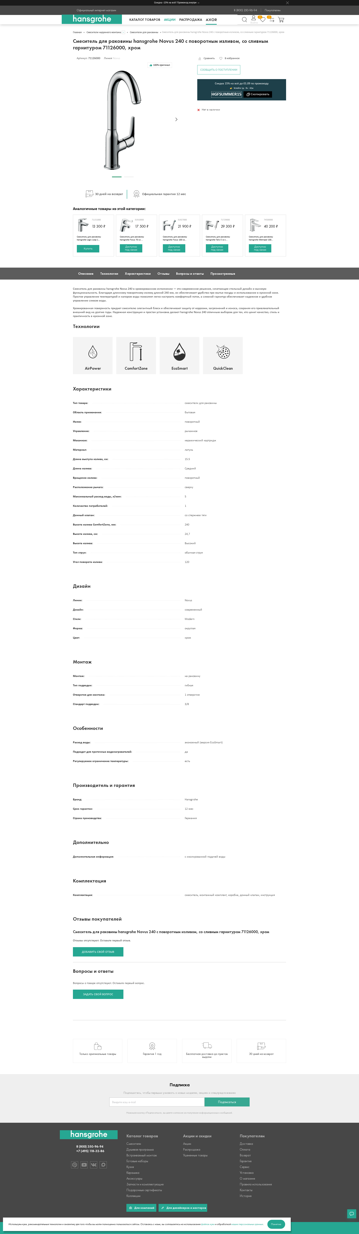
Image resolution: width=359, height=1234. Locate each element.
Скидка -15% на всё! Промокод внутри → (166, 2)
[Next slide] (176, 119)
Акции (170, 20)
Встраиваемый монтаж (141, 1155)
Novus (116, 58)
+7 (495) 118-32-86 (90, 1151)
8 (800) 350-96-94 (245, 10)
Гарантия (245, 1161)
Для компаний (144, 1208)
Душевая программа (140, 1149)
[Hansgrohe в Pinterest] (74, 1164)
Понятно (276, 1224)
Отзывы (163, 274)
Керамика (132, 1173)
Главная (77, 32)
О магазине (247, 1178)
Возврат (245, 1155)
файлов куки (208, 1224)
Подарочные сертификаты (144, 1190)
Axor (211, 20)
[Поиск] (244, 19)
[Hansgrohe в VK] (93, 1164)
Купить (88, 248)
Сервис (244, 1167)
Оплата (245, 1149)
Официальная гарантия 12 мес (164, 194)
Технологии (109, 274)
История (245, 1196)
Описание (85, 274)
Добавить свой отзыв (98, 952)
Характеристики (138, 274)
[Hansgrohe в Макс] (103, 1164)
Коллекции (133, 1196)
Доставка (246, 1144)
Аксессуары (134, 1178)
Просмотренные (223, 274)
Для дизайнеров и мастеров (186, 1208)
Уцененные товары (195, 1155)
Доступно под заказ (131, 248)
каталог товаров (144, 20)
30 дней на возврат (109, 194)
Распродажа (190, 20)
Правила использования (256, 1184)
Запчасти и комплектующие (145, 1184)
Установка (247, 1173)
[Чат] (351, 1213)
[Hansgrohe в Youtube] (84, 1164)
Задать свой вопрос (98, 994)
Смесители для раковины (144, 32)
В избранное (232, 58)
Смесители (133, 1144)
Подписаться (227, 1102)
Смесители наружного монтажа (104, 32)
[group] (97, 1051)
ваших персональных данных (247, 1224)
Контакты (246, 1190)
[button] (117, 176)
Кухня (130, 1167)
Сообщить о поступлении (218, 69)
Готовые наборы (137, 1161)
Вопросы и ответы (190, 274)
